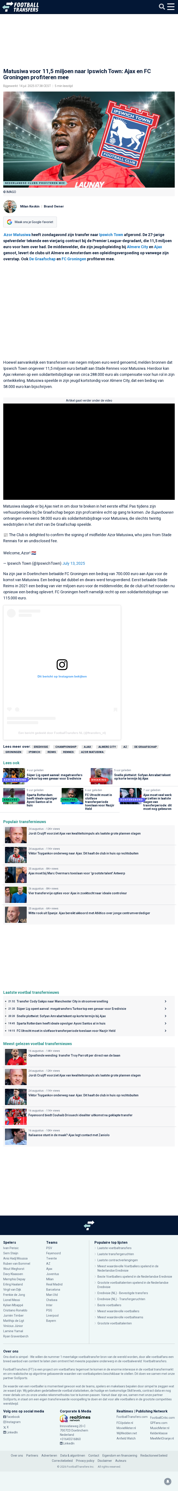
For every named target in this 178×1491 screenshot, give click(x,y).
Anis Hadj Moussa (15, 1258)
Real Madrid (54, 1284)
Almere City (137, 246)
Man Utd (52, 1294)
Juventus (52, 1274)
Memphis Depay (14, 1279)
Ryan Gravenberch (15, 1336)
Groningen (13, 752)
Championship (65, 746)
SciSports (20, 1378)
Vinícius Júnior (13, 1326)
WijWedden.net (127, 1433)
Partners (32, 1455)
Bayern (51, 1320)
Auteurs (120, 1460)
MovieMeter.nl (126, 1428)
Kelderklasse (159, 1433)
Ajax (158, 246)
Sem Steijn (10, 1253)
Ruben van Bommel (16, 1263)
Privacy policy (85, 1460)
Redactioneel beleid (153, 1455)
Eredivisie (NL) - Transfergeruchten (121, 1299)
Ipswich (34, 752)
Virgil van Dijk (12, 1289)
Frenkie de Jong (14, 1294)
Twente (51, 1258)
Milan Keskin (30, 206)
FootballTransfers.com (132, 1417)
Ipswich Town (111, 234)
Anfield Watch (126, 1438)
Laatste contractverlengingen (117, 1260)
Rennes (68, 752)
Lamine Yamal (13, 1331)
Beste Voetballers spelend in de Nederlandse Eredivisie (134, 1276)
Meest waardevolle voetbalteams (120, 1317)
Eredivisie (41, 746)
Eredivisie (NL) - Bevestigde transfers (122, 1293)
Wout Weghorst (13, 1269)
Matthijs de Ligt (14, 1320)
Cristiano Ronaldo (15, 1310)
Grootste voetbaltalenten (114, 1323)
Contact (93, 1455)
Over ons (17, 1455)
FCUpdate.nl (125, 1423)
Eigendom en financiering (119, 1455)
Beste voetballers (109, 1305)
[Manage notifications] (167, 1481)
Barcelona (53, 1289)
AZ (125, 746)
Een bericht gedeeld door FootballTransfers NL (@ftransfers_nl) (62, 733)
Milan (50, 1279)
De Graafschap (42, 259)
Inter (49, 1305)
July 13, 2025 (73, 563)
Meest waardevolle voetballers (118, 1311)
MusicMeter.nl (159, 1428)
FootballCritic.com (162, 1417)
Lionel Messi (12, 1300)
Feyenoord (53, 1253)
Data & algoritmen (72, 1455)
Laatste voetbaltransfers (114, 1248)
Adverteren (49, 1455)
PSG (49, 1310)
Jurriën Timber (13, 1315)
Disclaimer (105, 1460)
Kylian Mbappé (13, 1305)
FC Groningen (74, 259)
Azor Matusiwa (17, 234)
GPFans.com (158, 1423)
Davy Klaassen (13, 1274)
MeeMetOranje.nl (162, 1438)
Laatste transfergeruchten (115, 1254)
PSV (49, 1248)
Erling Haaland (13, 1284)
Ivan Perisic (11, 1248)
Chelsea (51, 1300)
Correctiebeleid (62, 1460)
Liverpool (52, 1315)
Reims (52, 752)
